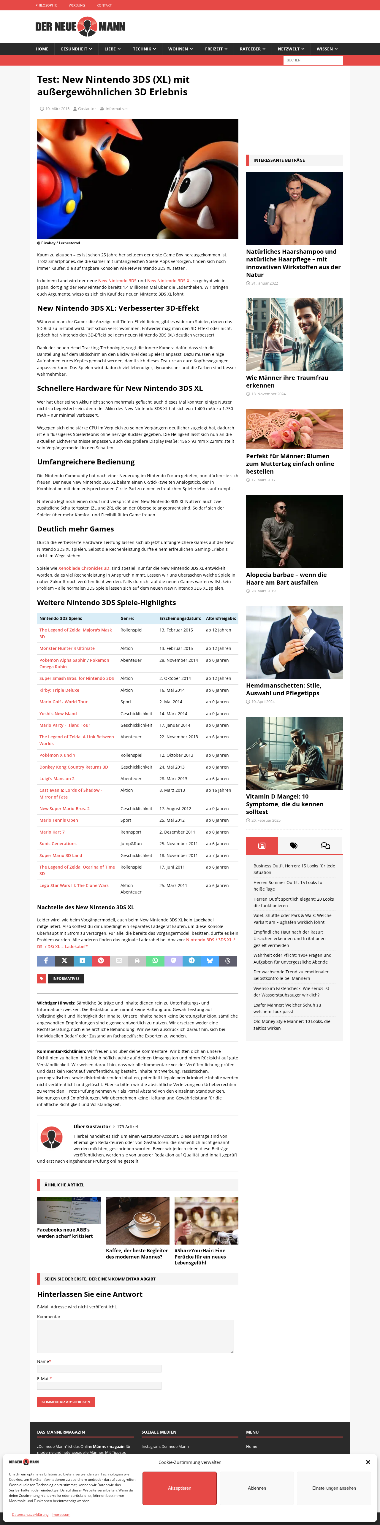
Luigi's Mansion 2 (57, 778)
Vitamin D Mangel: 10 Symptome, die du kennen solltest (285, 804)
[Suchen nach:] (313, 60)
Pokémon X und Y (57, 755)
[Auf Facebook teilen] (46, 961)
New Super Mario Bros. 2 (64, 808)
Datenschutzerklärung (30, 1514)
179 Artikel (127, 1126)
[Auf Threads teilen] (228, 961)
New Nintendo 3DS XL (169, 280)
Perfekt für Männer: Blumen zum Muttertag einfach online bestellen (290, 463)
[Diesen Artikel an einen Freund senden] (119, 961)
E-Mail (43, 1378)
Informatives (66, 978)
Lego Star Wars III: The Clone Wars (74, 885)
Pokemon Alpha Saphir (62, 660)
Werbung (77, 5)
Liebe (110, 49)
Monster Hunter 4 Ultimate (67, 648)
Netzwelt (289, 49)
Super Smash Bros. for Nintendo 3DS (76, 678)
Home (42, 49)
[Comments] (326, 845)
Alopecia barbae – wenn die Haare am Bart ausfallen (286, 578)
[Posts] (262, 845)
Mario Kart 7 (52, 832)
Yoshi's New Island (58, 713)
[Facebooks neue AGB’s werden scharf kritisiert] (69, 1210)
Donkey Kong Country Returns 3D (73, 767)
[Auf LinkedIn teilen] (83, 961)
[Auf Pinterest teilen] (101, 961)
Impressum (61, 1514)
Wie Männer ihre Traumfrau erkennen (287, 381)
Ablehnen (257, 1488)
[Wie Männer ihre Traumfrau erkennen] (294, 334)
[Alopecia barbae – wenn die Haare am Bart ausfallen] (294, 531)
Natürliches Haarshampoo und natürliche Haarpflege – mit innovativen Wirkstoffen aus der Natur (293, 263)
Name (43, 1361)
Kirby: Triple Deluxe (59, 690)
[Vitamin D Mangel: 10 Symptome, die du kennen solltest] (294, 753)
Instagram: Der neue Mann (165, 1446)
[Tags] (294, 845)
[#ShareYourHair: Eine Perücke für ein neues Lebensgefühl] (206, 1221)
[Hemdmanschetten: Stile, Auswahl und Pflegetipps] (294, 642)
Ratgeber (250, 49)
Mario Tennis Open (58, 820)
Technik (142, 49)
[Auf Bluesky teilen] (210, 961)
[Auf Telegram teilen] (192, 961)
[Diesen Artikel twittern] (64, 961)
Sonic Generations (58, 843)
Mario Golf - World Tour (63, 701)
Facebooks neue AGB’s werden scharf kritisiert (65, 1232)
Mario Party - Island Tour (64, 725)
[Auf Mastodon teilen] (173, 961)
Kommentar (49, 1316)
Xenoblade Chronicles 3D (83, 568)
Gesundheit (74, 49)
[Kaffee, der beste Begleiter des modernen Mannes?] (138, 1221)
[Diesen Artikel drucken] (137, 961)
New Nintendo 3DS (117, 280)
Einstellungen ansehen (334, 1488)
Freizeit (214, 49)
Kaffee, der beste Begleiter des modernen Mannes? (137, 1253)
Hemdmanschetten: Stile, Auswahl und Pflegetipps (284, 689)
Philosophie (46, 5)
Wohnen (178, 49)
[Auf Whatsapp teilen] (155, 961)
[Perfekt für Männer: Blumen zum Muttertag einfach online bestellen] (294, 429)
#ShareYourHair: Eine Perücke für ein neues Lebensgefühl (200, 1256)
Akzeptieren (179, 1488)
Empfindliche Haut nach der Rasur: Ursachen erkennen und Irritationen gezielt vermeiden (290, 938)
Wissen (325, 49)
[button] (368, 1462)
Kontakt (104, 5)
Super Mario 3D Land (60, 855)
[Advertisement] (294, 110)
